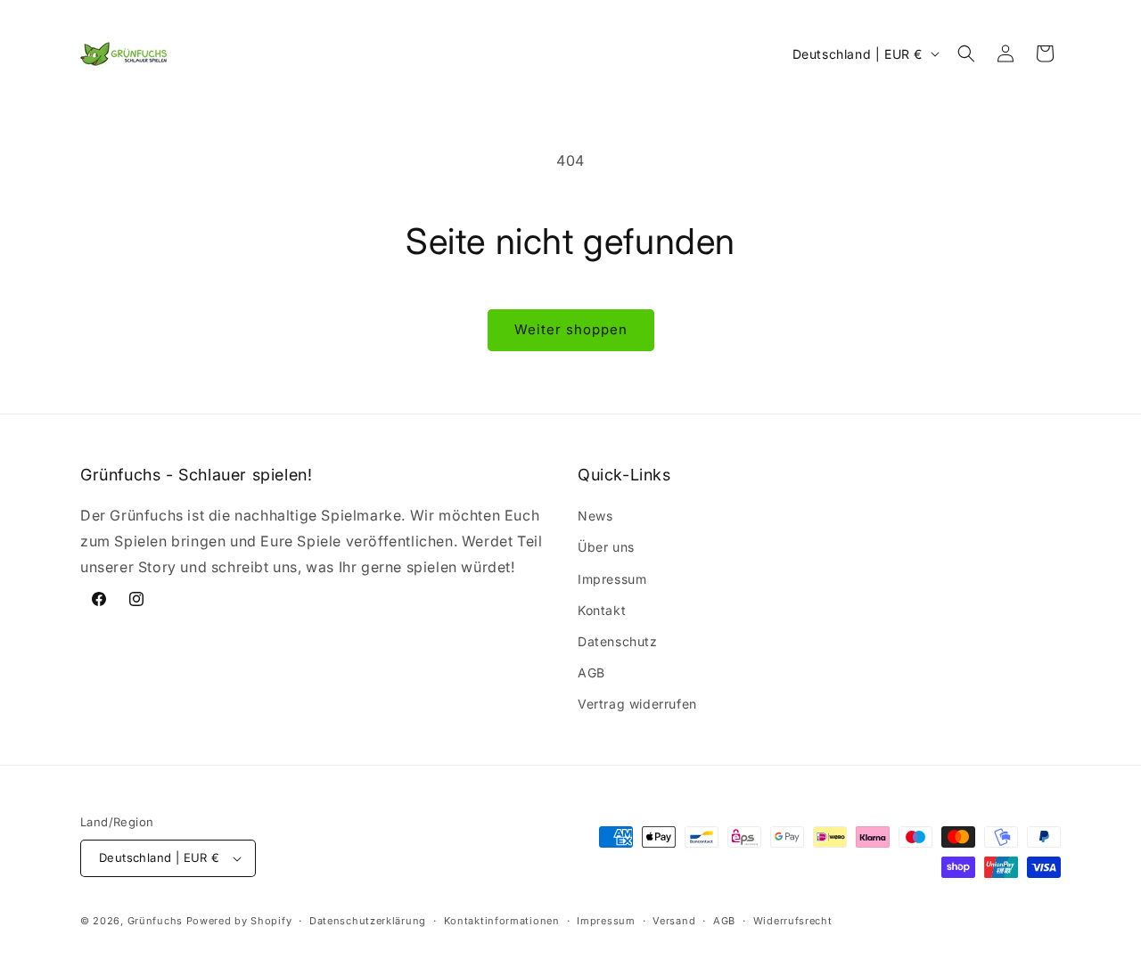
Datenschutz (618, 641)
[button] (966, 53)
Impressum (612, 578)
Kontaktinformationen (502, 920)
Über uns (606, 546)
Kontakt (602, 610)
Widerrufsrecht (793, 920)
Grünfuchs (155, 920)
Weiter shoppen (571, 329)
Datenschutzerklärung (367, 920)
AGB (591, 672)
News (595, 515)
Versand (674, 920)
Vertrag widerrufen (637, 703)
